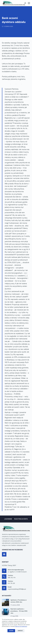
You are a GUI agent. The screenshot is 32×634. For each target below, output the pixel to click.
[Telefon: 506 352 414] (4, 576)
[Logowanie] (25, 3)
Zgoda (11, 630)
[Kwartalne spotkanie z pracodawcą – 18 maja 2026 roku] (5, 611)
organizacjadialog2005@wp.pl (17, 589)
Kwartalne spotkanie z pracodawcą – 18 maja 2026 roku (18, 611)
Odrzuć (20, 630)
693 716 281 (11, 583)
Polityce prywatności (21, 626)
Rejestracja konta (21, 519)
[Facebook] (4, 554)
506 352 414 (11, 577)
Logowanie (8, 519)
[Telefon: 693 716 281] (4, 582)
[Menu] (29, 3)
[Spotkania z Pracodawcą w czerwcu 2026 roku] (5, 602)
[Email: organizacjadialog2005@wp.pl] (4, 588)
